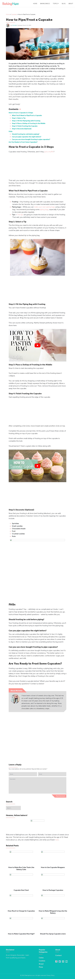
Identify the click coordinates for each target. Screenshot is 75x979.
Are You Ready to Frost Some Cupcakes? (23, 142)
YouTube (66, 961)
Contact (58, 955)
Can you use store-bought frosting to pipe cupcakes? (31, 139)
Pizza (41, 967)
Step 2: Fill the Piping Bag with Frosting (26, 121)
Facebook (56, 961)
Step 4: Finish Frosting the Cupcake (24, 126)
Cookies (42, 961)
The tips (20, 215)
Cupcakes (14, 14)
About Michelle (16, 691)
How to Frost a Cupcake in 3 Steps (21, 113)
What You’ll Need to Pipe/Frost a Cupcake (27, 115)
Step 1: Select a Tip (18, 118)
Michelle (14, 25)
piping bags (44, 209)
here (57, 840)
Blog (63, 3)
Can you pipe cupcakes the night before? (26, 137)
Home (35, 3)
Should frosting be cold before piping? (25, 134)
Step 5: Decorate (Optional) (21, 129)
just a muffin (49, 152)
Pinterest (63, 961)
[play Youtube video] (37, 345)
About (71, 3)
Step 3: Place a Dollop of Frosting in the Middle (28, 123)
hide (20, 109)
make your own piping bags (44, 207)
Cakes (41, 958)
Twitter (60, 961)
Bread (41, 964)
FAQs (10, 131)
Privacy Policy (50, 975)
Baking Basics (45, 3)
